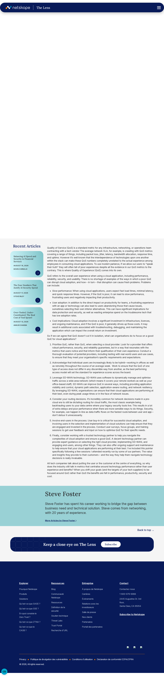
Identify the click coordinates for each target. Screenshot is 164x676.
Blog (53, 589)
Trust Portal (56, 625)
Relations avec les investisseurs (90, 605)
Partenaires (87, 622)
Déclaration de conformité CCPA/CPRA (115, 659)
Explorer (23, 583)
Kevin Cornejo (20, 269)
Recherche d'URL (59, 630)
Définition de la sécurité (58, 609)
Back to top (144, 530)
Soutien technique (59, 615)
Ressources (57, 583)
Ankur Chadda (20, 325)
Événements (88, 599)
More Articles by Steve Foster (60, 520)
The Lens (9, 34)
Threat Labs (56, 620)
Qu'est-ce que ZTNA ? (29, 622)
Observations (13, 41)
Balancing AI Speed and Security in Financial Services (25, 259)
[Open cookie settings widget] (4, 672)
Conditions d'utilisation (82, 659)
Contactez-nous (127, 589)
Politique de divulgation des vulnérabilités (49, 659)
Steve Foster (18, 196)
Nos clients (87, 617)
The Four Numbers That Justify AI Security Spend (26, 286)
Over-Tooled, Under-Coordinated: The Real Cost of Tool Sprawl (24, 315)
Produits (23, 594)
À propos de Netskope (92, 589)
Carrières (86, 594)
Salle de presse (89, 612)
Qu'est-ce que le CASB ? (27, 629)
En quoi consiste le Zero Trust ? (28, 615)
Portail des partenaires (92, 627)
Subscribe (111, 544)
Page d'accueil (9, 25)
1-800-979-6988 (128, 594)
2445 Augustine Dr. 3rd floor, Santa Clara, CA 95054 (130, 602)
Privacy (22, 659)
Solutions (23, 599)
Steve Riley (19, 296)
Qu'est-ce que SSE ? (29, 608)
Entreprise (87, 583)
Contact (124, 583)
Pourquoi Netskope (28, 589)
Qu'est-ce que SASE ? (29, 603)
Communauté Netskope (57, 596)
